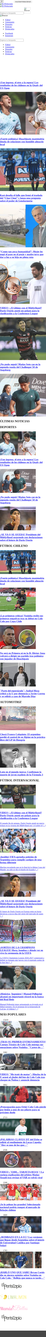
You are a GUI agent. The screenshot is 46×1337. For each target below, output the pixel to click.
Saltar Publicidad (23, 2)
